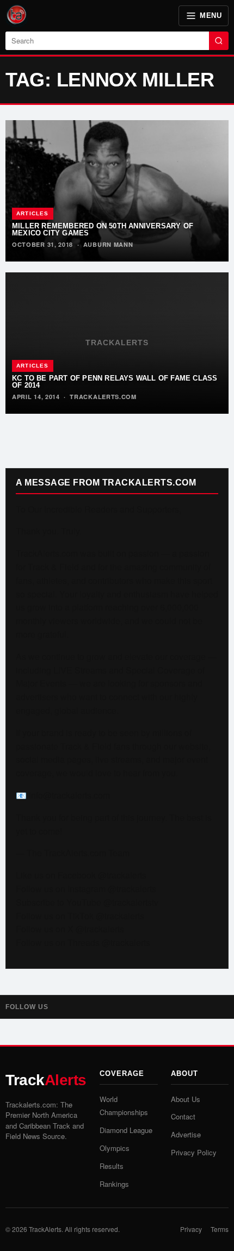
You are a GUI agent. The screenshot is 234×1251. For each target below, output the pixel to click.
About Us (185, 1099)
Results (112, 1166)
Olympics (115, 1148)
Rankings (114, 1184)
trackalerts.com (103, 397)
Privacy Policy (194, 1152)
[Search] (219, 41)
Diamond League (126, 1130)
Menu (210, 15)
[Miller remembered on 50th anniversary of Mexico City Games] (117, 191)
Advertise (186, 1134)
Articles (32, 213)
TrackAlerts (45, 1229)
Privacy (191, 1229)
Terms (220, 1229)
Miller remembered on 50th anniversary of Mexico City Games (102, 229)
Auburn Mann (108, 244)
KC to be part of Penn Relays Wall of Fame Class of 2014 (114, 381)
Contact (183, 1116)
